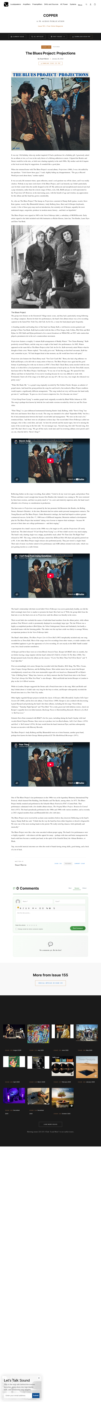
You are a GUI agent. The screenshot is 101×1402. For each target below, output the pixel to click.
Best (70, 888)
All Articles (38, 36)
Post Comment (78, 928)
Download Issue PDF (82, 36)
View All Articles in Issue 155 (50, 983)
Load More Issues (50, 1124)
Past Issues (57, 36)
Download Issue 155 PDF (51, 63)
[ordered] (40, 908)
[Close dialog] (39, 1378)
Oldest (84, 888)
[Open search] (86, 4)
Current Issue (18, 36)
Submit (35, 1395)
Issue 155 (58, 863)
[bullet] (42, 908)
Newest (77, 888)
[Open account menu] (90, 4)
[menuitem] (80, 5)
